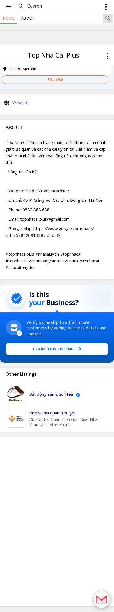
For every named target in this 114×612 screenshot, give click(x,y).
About (28, 18)
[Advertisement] (57, 522)
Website (20, 102)
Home (8, 18)
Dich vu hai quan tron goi (52, 413)
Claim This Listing (53, 349)
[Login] (106, 7)
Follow (55, 79)
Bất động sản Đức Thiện (51, 394)
